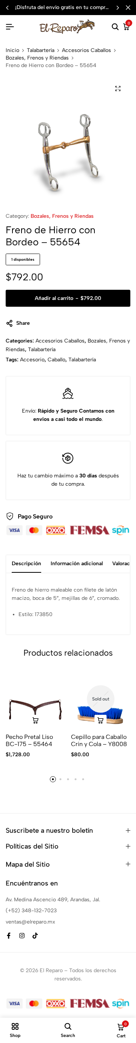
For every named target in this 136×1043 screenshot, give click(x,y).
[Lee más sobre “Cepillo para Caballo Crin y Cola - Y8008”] (100, 721)
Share (23, 323)
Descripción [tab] (26, 563)
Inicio (12, 50)
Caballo (56, 359)
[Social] (9, 936)
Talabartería (40, 50)
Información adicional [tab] (77, 563)
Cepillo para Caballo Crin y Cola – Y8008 (99, 740)
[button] (117, 7)
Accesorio (32, 359)
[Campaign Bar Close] (128, 7)
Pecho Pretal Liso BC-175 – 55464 (29, 740)
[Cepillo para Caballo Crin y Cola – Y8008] (101, 699)
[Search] (115, 27)
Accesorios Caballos (86, 50)
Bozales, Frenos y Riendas (37, 58)
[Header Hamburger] (10, 27)
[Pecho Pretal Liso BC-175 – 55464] (35, 699)
